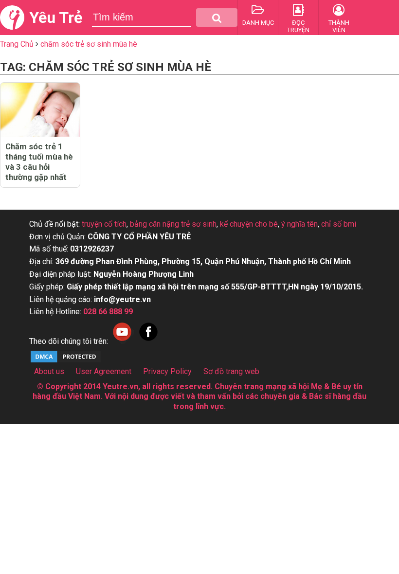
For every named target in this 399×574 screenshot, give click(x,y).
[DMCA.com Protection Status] (65, 361)
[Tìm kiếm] (216, 17)
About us (49, 371)
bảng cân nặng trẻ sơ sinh (173, 224)
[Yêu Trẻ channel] (122, 341)
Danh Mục (258, 22)
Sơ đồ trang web (231, 371)
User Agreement (103, 371)
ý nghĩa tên (299, 224)
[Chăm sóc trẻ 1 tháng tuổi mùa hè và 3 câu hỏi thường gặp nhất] (40, 110)
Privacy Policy (167, 371)
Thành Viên (338, 26)
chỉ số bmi (338, 224)
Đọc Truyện (298, 26)
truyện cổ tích (104, 224)
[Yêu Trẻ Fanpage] (148, 341)
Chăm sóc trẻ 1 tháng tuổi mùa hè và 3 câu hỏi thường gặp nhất (39, 162)
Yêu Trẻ (55, 17)
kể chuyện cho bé (249, 224)
